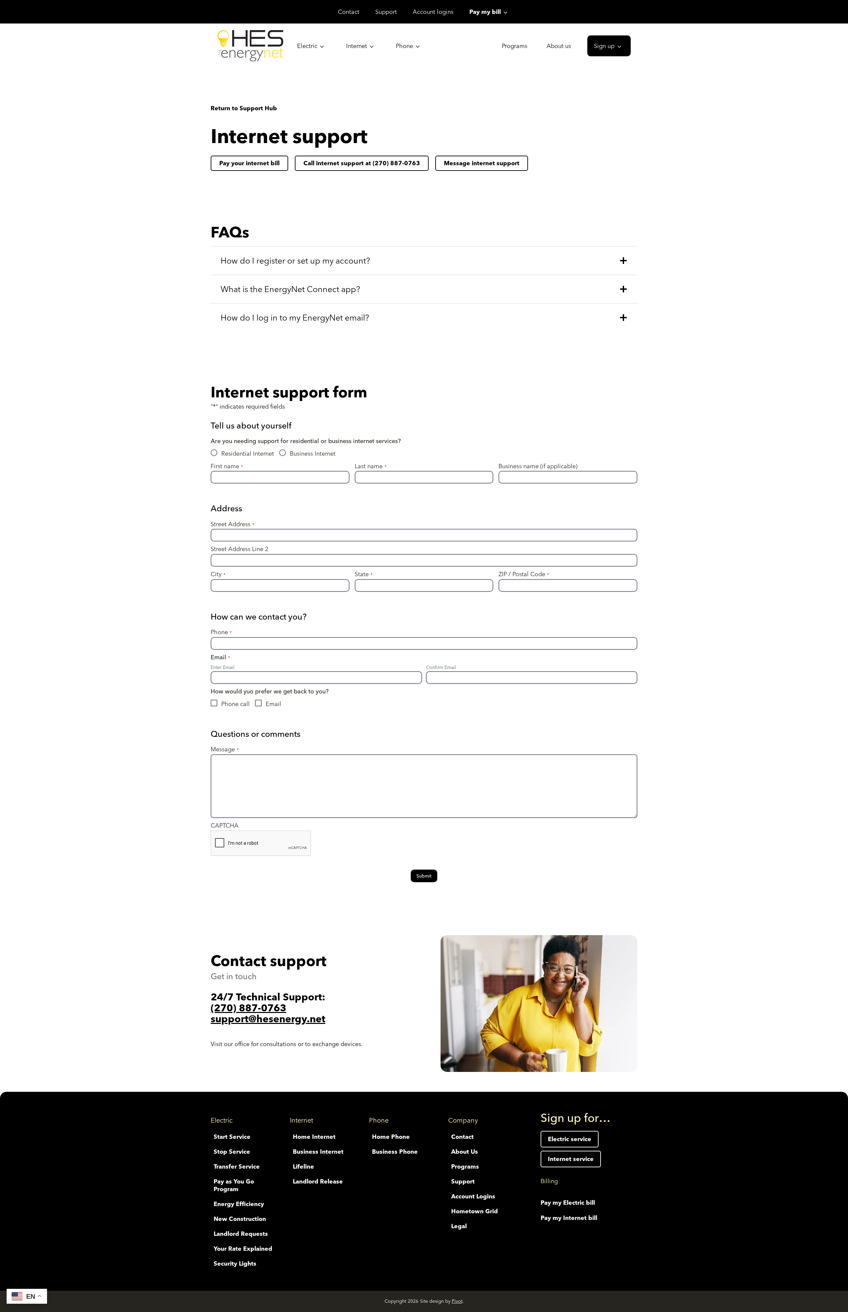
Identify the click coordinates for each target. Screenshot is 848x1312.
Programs (514, 46)
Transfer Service (237, 1166)
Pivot (457, 1301)
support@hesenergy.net (268, 1019)
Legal (459, 1226)
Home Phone (391, 1136)
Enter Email (223, 667)
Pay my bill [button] (485, 12)
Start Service (232, 1136)
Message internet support (481, 163)
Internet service (571, 1159)
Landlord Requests (241, 1233)
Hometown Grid (474, 1211)
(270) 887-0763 (248, 1008)
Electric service (569, 1139)
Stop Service (232, 1151)
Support (386, 12)
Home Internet (314, 1136)
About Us (464, 1151)
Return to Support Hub (244, 108)
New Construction (240, 1219)
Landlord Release (318, 1181)
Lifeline (303, 1166)
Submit (424, 876)
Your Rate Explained (243, 1248)
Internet (356, 46)
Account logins (433, 12)
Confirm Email (441, 667)
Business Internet (313, 453)
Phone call (235, 704)
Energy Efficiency (239, 1204)
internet (249, 163)
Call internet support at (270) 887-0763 (361, 163)
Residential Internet (247, 453)
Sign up (604, 46)
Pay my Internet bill (569, 1218)
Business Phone (395, 1151)
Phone (404, 46)
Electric (307, 46)
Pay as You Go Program (234, 1185)
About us (559, 46)
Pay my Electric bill (568, 1202)
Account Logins (473, 1196)
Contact (348, 12)
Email (273, 704)
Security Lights (235, 1263)
